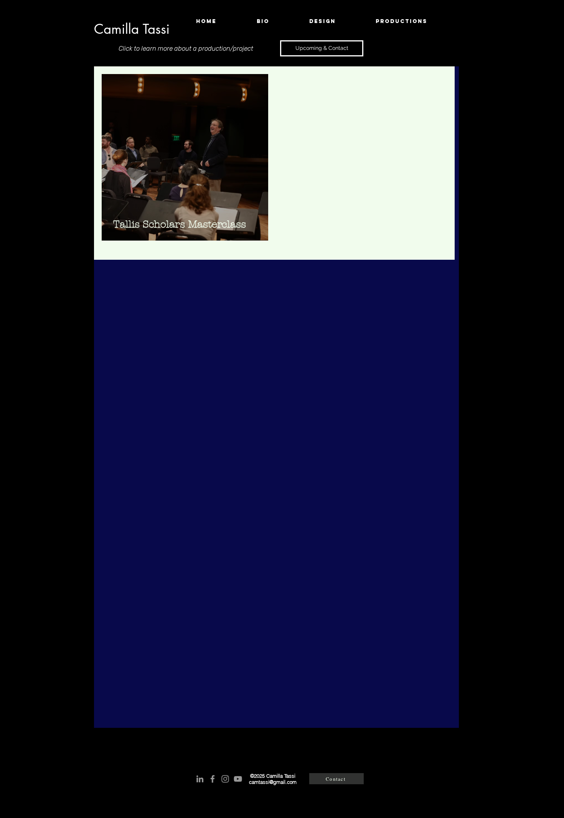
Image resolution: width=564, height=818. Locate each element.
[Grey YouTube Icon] (238, 779)
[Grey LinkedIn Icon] (200, 779)
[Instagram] (225, 779)
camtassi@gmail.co (270, 782)
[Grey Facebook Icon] (213, 779)
